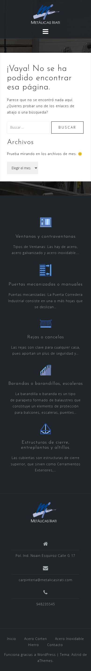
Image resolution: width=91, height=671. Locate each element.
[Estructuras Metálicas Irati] (43, 512)
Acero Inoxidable (69, 638)
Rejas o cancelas (45, 337)
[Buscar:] (29, 127)
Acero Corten (35, 638)
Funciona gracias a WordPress (30, 654)
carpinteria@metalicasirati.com (45, 580)
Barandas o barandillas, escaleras (45, 383)
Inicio (11, 638)
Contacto (55, 645)
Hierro (33, 645)
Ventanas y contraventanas (45, 236)
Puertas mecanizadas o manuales (46, 284)
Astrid (76, 654)
